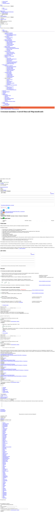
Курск (4, 449)
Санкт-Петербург (6, 423)
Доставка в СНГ (8, 95)
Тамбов (4, 483)
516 (4, 372)
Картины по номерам (9, 33)
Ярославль (4, 497)
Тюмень (4, 488)
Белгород (4, 432)
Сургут (4, 481)
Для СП (6, 100)
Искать (12, 6)
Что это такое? (5, 1)
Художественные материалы (10, 47)
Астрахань (4, 429)
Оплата (4, 93)
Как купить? (7, 97)
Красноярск (5, 451)
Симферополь (5, 476)
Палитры (8, 50)
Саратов (4, 474)
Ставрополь (5, 479)
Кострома (4, 447)
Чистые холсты (8, 51)
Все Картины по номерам (11, 34)
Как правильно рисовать (9, 98)
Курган (4, 450)
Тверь (4, 484)
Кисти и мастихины (8, 39)
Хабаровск (4, 492)
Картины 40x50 (10, 35)
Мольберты (7, 36)
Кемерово (4, 444)
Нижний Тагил (5, 459)
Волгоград (4, 436)
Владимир (4, 435)
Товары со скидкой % (9, 32)
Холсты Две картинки (11, 53)
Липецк (4, 452)
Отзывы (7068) (5, 103)
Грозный (4, 464)
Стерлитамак (5, 480)
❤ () (1, 5)
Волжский (4, 437)
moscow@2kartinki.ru (4, 396)
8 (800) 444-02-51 (5, 12)
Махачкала (4, 454)
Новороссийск (5, 461)
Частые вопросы (8, 99)
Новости (6, 96)
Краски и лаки (9, 49)
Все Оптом (9, 57)
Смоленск (4, 477)
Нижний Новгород (6, 458)
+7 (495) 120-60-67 (22, 248)
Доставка (4, 92)
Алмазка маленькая (10, 44)
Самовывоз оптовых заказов (10, 101)
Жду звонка (3, 383)
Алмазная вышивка (8, 40)
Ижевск (4, 439)
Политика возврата (6, 3)
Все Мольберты (10, 37)
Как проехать (2, 411)
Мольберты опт (10, 59)
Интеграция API (3, 397)
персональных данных (15, 321)
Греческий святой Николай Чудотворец (7, 364)
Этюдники (9, 38)
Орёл (3, 465)
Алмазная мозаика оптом (11, 62)
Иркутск (4, 440)
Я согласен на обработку (10, 321)
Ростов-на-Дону (5, 470)
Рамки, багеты (7, 46)
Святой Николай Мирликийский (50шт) (7, 360)
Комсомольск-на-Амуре (7, 446)
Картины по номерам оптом (12, 61)
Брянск (4, 433)
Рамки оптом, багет (10, 63)
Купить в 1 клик (3, 191)
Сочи (4, 478)
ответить (4, 331)
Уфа (3, 491)
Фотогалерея (7, 104)
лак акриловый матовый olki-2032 (6, 212)
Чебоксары (5, 493)
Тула (3, 487)
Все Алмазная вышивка (11, 41)
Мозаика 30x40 (9, 43)
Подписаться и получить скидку (7, 108)
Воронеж (4, 463)
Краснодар (4, 448)
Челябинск (4, 494)
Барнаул (4, 431)
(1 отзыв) (2, 183)
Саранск (4, 473)
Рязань (4, 471)
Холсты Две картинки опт (11, 58)
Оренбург (4, 466)
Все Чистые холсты (10, 52)
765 (4, 377)
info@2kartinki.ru (3, 16)
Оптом (4, 102)
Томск (4, 486)
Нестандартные (10, 45)
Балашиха (4, 430)
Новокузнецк (5, 460)
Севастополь (5, 475)
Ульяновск (4, 490)
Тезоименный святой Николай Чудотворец (8, 369)
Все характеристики (4, 187)
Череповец (4, 495)
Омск (4, 427)
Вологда (4, 462)
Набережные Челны (6, 456)
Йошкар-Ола (5, 441)
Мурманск (4, 455)
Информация (5, 94)
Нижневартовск (5, 457)
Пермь (4, 468)
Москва (4, 422)
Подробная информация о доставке (7, 205)
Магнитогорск (5, 453)
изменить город (3, 19)
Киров (4, 445)
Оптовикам (2, 409)
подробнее (21, 302)
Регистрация (5, 30)
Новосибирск (5, 424)
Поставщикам (3, 410)
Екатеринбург (5, 425)
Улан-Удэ (4, 489)
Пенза (4, 467)
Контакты (4, 2)
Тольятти (4, 485)
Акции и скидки (6, 105)
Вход (3, 8)
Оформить (2, 418)
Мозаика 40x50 (9, 42)
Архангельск (5, 428)
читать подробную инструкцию (45, 281)
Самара (4, 472)
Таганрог (4, 482)
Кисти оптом (9, 60)
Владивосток (5, 426)
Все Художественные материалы (13, 48)
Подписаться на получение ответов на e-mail (10, 318)
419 (4, 190)
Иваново (4, 438)
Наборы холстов (10, 54)
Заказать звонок (5, 14)
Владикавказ (5, 434)
